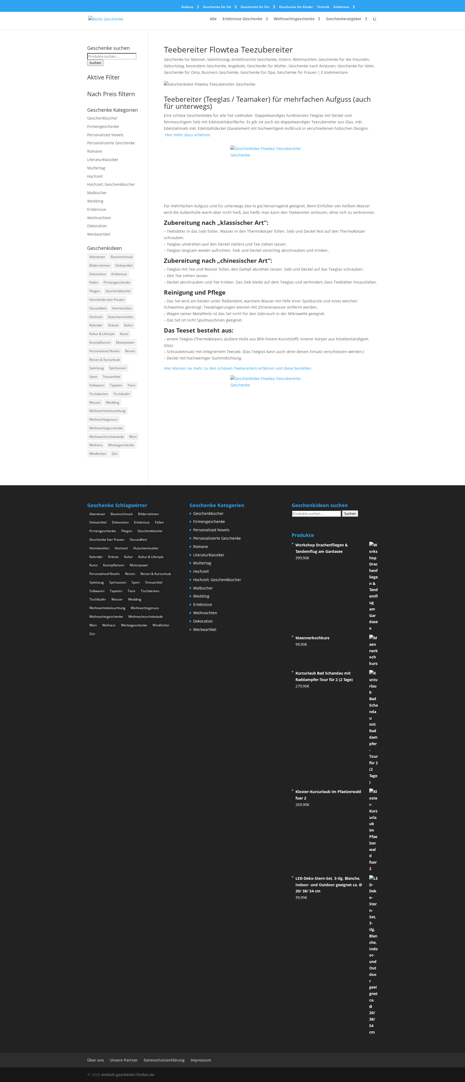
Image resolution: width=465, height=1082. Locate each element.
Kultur (128, 325)
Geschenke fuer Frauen (106, 299)
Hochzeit (95, 176)
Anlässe (187, 7)
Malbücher (97, 192)
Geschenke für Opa (257, 72)
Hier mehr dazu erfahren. (188, 134)
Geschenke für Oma (182, 72)
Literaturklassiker (102, 159)
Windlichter (97, 453)
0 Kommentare (334, 72)
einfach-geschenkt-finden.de (127, 1074)
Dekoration (97, 225)
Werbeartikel (98, 234)
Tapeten (116, 385)
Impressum (201, 1060)
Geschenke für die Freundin (344, 59)
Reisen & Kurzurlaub (104, 359)
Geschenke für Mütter (267, 65)
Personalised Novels (105, 134)
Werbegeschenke (121, 445)
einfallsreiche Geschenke (254, 59)
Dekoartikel (124, 265)
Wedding (95, 201)
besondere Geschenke (206, 65)
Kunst (124, 333)
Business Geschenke (220, 72)
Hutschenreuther (120, 317)
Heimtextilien (122, 308)
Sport (93, 376)
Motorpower (125, 342)
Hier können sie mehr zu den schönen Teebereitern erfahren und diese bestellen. (238, 368)
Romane (94, 151)
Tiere (131, 385)
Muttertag (96, 167)
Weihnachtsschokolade (106, 436)
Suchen (95, 62)
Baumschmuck (122, 256)
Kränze (113, 325)
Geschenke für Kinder (296, 7)
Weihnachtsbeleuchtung (107, 411)
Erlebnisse (341, 7)
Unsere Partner (124, 1060)
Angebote (236, 65)
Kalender (96, 325)
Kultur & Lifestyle (102, 333)
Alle (213, 19)
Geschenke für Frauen (297, 72)
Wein (133, 436)
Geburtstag (174, 65)
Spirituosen (117, 368)
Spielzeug (96, 368)
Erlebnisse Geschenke (242, 19)
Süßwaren (96, 385)
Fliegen (94, 291)
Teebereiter (183, 99)
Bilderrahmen (99, 265)
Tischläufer (121, 394)
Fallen (93, 282)
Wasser (95, 402)
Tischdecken (98, 394)
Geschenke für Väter (355, 65)
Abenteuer (97, 256)
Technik (323, 7)
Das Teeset (179, 330)
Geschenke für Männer (184, 59)
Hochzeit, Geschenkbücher (111, 184)
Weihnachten (305, 59)
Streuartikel (111, 376)
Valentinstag (218, 59)
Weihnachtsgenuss (103, 419)
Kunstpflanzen (100, 342)
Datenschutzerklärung (164, 1060)
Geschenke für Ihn (255, 7)
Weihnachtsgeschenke (294, 19)
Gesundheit (98, 308)
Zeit (114, 453)
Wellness (96, 445)
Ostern (285, 59)
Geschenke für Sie (217, 7)
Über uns (95, 1060)
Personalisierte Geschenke (111, 142)
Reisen (130, 351)
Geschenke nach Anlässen (312, 65)
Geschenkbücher (102, 118)
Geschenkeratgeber (344, 19)
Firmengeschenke (103, 126)
